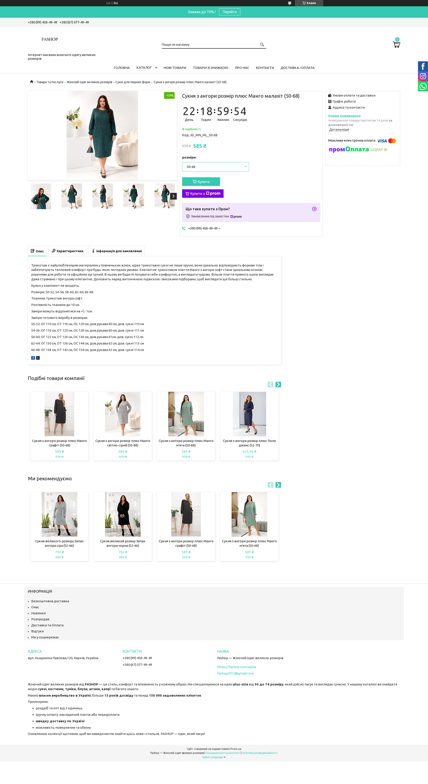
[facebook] (33, 358)
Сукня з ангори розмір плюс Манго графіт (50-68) (59, 443)
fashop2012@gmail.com (235, 673)
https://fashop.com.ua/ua (236, 667)
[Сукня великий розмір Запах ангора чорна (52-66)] (123, 514)
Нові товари (175, 68)
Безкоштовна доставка (50, 601)
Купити (204, 182)
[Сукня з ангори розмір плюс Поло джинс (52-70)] (249, 414)
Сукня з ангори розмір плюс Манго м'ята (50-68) (186, 443)
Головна (122, 68)
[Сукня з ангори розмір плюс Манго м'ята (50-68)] (186, 414)
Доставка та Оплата (47, 625)
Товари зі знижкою (210, 68)
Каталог (144, 67)
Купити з (197, 194)
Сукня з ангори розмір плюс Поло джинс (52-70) (249, 443)
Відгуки (37, 631)
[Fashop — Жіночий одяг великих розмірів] (50, 39)
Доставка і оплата (298, 68)
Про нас (242, 68)
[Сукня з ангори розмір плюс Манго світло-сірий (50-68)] (123, 414)
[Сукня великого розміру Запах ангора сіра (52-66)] (60, 514)
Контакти (265, 68)
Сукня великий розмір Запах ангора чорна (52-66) (122, 543)
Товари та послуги (49, 82)
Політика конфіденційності (260, 752)
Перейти (230, 12)
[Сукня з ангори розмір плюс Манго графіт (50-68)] (60, 414)
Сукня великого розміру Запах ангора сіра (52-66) (59, 543)
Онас (35, 607)
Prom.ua (235, 748)
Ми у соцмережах (45, 637)
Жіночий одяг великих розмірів (89, 82)
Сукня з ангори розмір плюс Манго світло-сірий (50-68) (122, 443)
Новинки (38, 613)
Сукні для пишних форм (132, 82)
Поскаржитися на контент (223, 752)
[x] (38, 358)
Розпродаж (40, 619)
